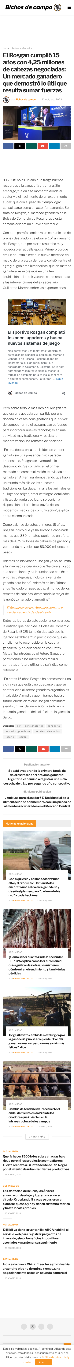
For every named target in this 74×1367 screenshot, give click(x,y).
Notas (15, 48)
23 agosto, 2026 (44, 978)
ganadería (54, 725)
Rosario (9, 736)
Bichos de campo (26, 99)
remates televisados (47, 731)
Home (6, 48)
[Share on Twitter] (19, 146)
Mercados (27, 48)
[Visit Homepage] (33, 7)
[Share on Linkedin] (54, 146)
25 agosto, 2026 (12, 1174)
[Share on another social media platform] (66, 146)
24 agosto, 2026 (44, 900)
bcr (19, 725)
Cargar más (37, 1136)
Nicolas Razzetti (22, 900)
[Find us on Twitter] (33, 1327)
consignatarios (34, 725)
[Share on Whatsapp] (31, 146)
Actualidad (15, 874)
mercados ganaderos (17, 731)
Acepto (43, 1362)
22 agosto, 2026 (44, 1052)
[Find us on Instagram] (50, 1327)
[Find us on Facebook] (24, 1327)
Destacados (11, 1186)
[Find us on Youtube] (41, 1327)
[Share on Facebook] (8, 146)
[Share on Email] (43, 146)
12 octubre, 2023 (52, 99)
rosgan (22, 736)
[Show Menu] (69, 7)
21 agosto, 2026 (44, 1126)
